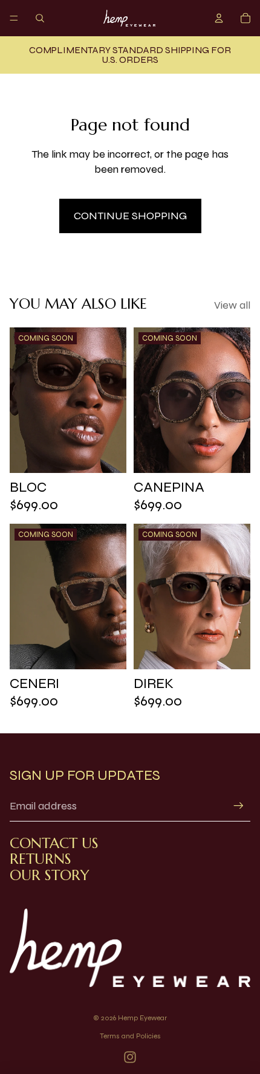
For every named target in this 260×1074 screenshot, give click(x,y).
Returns (40, 859)
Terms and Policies (130, 1036)
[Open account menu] (219, 18)
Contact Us (54, 843)
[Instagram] (130, 1057)
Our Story (49, 875)
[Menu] (14, 18)
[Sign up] (238, 806)
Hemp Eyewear (142, 1018)
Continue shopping (130, 215)
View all (232, 305)
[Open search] (40, 18)
